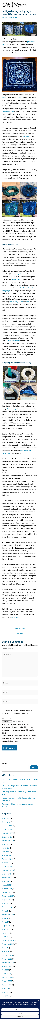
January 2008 (7, 981)
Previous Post (20, 628)
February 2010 (7, 955)
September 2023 (8, 896)
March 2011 (6, 937)
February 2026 (7, 826)
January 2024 (7, 889)
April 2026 (6, 822)
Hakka (4, 97)
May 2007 (5, 996)
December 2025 (8, 829)
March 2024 (6, 885)
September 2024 (8, 878)
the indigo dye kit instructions (17, 409)
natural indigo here (16, 302)
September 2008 (8, 963)
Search (4, 764)
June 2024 (5, 881)
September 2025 (8, 841)
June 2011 (5, 929)
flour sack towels (13, 341)
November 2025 (8, 833)
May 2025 (5, 848)
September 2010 (8, 944)
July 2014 (5, 922)
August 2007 (6, 985)
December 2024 (8, 867)
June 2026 (5, 818)
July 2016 (5, 918)
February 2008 (7, 977)
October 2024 (7, 874)
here (28, 302)
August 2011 (6, 926)
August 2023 (6, 900)
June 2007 (5, 992)
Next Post (20, 633)
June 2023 (5, 903)
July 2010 (5, 948)
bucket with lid (16, 279)
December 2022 (8, 907)
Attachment (6, 719)
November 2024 (8, 870)
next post (15, 617)
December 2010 (8, 940)
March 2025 (6, 855)
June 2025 (5, 844)
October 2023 (7, 892)
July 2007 (5, 988)
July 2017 (5, 911)
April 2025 (6, 852)
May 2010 (5, 951)
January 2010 (7, 959)
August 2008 (6, 966)
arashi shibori (27, 136)
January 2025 (7, 863)
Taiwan (19, 97)
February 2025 (7, 859)
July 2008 (5, 970)
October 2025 (7, 837)
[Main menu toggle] (36, 5)
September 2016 (8, 915)
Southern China (8, 111)
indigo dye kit (17, 274)
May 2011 (5, 933)
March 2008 (6, 974)
